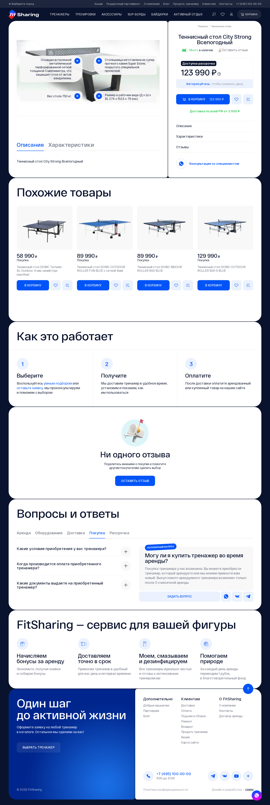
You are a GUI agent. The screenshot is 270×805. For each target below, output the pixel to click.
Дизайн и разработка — (228, 789)
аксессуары (112, 14)
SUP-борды (137, 14)
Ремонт (186, 721)
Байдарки (159, 14)
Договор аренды (231, 716)
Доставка (188, 705)
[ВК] (224, 776)
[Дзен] (248, 776)
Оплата (186, 710)
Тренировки (85, 14)
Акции (98, 4)
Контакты (225, 4)
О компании (152, 4)
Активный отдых (188, 14)
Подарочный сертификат (124, 4)
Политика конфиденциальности (165, 789)
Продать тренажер (186, 4)
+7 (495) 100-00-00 (248, 4)
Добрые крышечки (156, 705)
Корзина (251, 14)
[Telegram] (213, 776)
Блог (166, 4)
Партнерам (151, 710)
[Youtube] (236, 776)
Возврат (187, 726)
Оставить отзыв (235, 50)
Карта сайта (190, 742)
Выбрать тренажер (39, 747)
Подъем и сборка (193, 716)
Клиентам (209, 4)
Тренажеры (59, 14)
